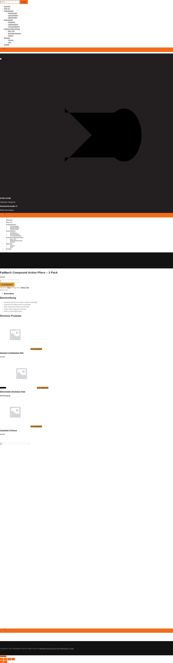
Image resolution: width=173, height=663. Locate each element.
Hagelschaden (12, 17)
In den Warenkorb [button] (36, 349)
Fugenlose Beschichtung (12, 29)
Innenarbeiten (8, 20)
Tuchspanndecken (14, 26)
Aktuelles (7, 38)
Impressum (3, 604)
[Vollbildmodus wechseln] (5, 659)
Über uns (7, 8)
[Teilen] (9, 659)
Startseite (7, 6)
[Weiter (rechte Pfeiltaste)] (5, 662)
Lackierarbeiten (13, 15)
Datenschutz (4, 607)
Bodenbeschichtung (14, 33)
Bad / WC (11, 31)
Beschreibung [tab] (9, 293)
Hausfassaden (12, 13)
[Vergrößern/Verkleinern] (1, 659)
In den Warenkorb (7, 284)
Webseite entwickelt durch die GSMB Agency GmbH (56, 648)
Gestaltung (11, 22)
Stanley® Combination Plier (12, 353)
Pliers (9, 287)
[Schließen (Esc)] (13, 659)
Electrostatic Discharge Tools (12, 392)
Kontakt (6, 44)
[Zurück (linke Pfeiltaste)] (1, 662)
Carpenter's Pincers (8, 430)
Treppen (10, 35)
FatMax (23, 287)
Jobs (9, 42)
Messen (10, 40)
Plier (27, 287)
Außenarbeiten (9, 11)
